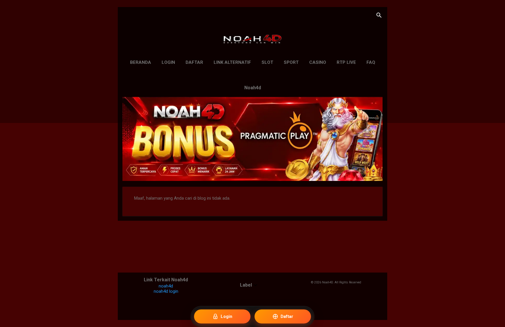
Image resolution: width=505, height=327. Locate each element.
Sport (291, 62)
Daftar (194, 62)
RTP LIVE (346, 62)
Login (168, 62)
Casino (317, 62)
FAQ (370, 62)
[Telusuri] (379, 16)
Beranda (140, 62)
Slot (267, 62)
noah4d (166, 286)
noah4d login (166, 291)
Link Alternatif (232, 62)
